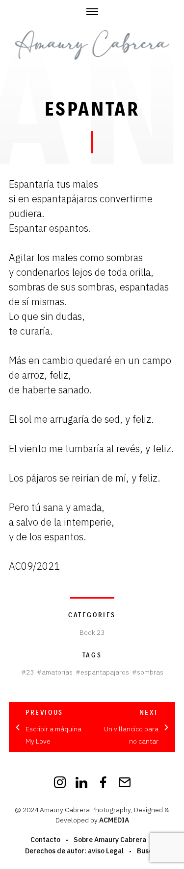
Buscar (148, 850)
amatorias (57, 672)
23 (30, 672)
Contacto (45, 839)
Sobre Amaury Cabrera (110, 839)
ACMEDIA (114, 820)
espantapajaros (104, 672)
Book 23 (92, 632)
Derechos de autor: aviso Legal (74, 850)
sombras (150, 672)
